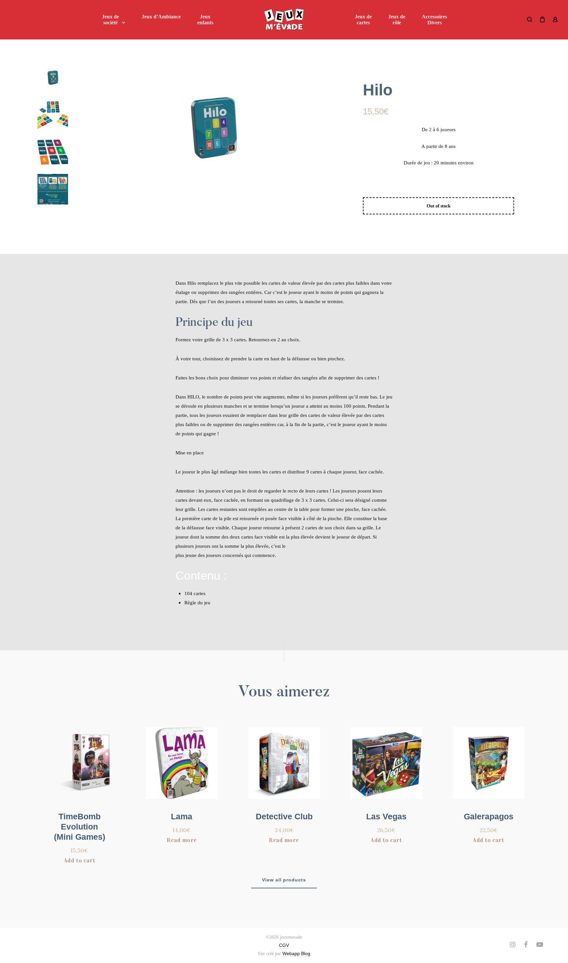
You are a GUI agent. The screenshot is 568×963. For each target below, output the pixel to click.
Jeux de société (110, 19)
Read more (182, 840)
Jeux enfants (205, 19)
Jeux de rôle (396, 19)
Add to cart (79, 860)
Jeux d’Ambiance (161, 16)
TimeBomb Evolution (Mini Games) (79, 826)
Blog (305, 953)
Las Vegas (386, 816)
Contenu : (201, 575)
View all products (284, 879)
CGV (284, 945)
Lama (181, 816)
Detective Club (284, 816)
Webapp (291, 953)
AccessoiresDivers (434, 19)
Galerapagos (488, 816)
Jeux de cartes (363, 19)
